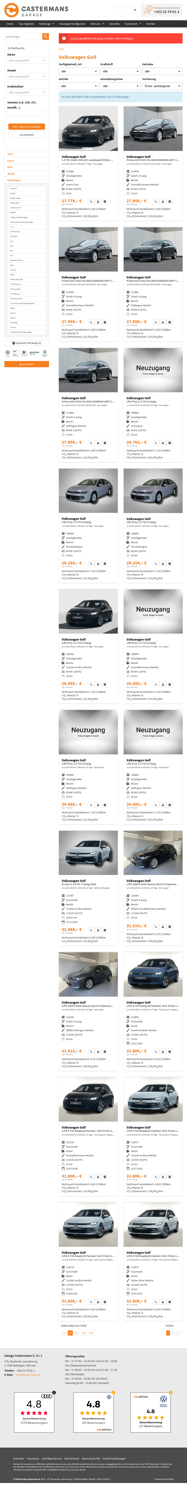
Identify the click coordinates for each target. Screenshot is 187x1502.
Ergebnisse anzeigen (26, 126)
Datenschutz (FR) (91, 1458)
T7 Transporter (16, 298)
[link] (91, 201)
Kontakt (150, 23)
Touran (13, 327)
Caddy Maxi (15, 203)
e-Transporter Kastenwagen (21, 222)
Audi (9, 154)
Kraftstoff (106, 64)
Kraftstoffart (15, 86)
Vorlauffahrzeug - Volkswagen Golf (153, 164)
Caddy (12, 193)
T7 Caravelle (15, 289)
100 (83, 1333)
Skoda (10, 173)
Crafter (13, 212)
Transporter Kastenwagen (21, 332)
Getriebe (147, 64)
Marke (11, 54)
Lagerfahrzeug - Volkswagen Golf (88, 164)
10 (64, 1333)
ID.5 (11, 250)
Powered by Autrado (164, 1479)
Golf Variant (15, 231)
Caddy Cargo (15, 198)
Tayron (13, 313)
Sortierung (149, 79)
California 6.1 (15, 207)
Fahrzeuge (44, 23)
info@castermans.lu (28, 1374)
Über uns (95, 23)
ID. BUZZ (13, 236)
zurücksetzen (27, 134)
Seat (9, 167)
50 (76, 1333)
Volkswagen (14, 180)
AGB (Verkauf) (71, 1458)
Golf (12, 226)
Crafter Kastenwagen (19, 217)
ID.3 (11, 241)
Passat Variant (16, 260)
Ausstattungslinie (111, 79)
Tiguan (13, 317)
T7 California (15, 284)
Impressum (33, 1458)
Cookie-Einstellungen (114, 1458)
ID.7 (11, 255)
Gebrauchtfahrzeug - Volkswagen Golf (88, 888)
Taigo (12, 308)
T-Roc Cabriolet (16, 279)
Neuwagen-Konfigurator (72, 23)
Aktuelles (114, 23)
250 (91, 1333)
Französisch (131, 23)
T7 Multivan (15, 294)
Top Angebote (26, 23)
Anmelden (18, 1458)
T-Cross (13, 270)
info (61, 49)
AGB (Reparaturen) (52, 1458)
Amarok (13, 188)
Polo (12, 265)
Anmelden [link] (28, 364)
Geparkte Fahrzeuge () (28, 343)
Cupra (10, 160)
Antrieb (63, 79)
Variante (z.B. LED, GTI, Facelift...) (22, 104)
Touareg (13, 322)
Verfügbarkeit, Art (70, 64)
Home (10, 23)
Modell (11, 70)
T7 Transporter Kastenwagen (22, 303)
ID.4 (11, 246)
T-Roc (12, 274)
